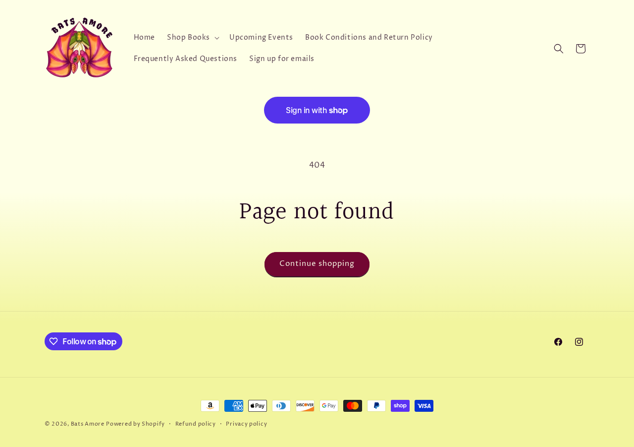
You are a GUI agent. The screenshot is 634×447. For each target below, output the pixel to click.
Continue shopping (317, 263)
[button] (192, 37)
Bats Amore (88, 424)
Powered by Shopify (135, 424)
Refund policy (195, 424)
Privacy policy (246, 424)
